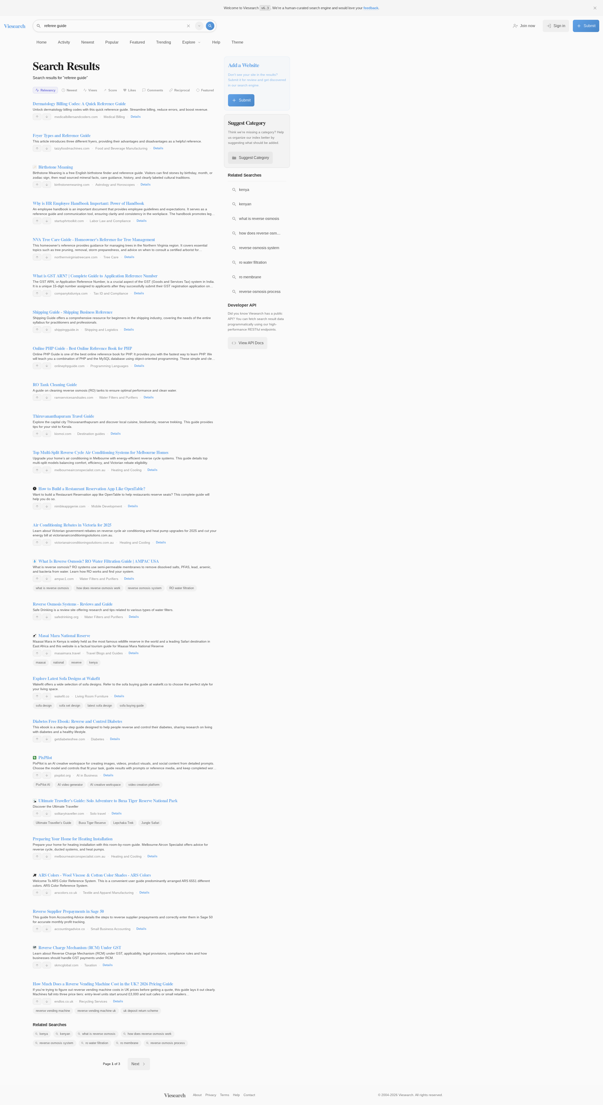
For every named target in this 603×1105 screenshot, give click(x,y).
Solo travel (98, 813)
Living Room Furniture (91, 696)
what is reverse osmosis (52, 588)
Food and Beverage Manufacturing (121, 148)
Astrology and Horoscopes (115, 184)
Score (112, 90)
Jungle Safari (150, 823)
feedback (370, 8)
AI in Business (87, 775)
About (197, 1095)
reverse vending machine (53, 1010)
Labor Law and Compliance (110, 221)
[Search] (210, 26)
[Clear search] (188, 26)
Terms (224, 1095)
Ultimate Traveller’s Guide (53, 823)
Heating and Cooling (126, 470)
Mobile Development (106, 506)
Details (136, 116)
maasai (41, 662)
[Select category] (199, 26)
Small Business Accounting (110, 929)
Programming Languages (109, 366)
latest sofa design (100, 705)
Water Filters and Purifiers (118, 397)
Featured (207, 90)
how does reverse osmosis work (98, 588)
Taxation (90, 965)
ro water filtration (97, 1043)
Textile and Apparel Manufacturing (108, 893)
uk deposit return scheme (140, 1010)
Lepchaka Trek (123, 823)
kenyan (65, 1034)
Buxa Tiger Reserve (92, 823)
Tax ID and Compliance (111, 293)
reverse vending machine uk (96, 1010)
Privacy (210, 1095)
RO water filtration (181, 588)
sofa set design (69, 705)
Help (236, 1095)
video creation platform (143, 784)
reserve (76, 662)
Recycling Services (93, 1001)
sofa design (44, 705)
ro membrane (129, 1043)
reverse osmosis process (168, 1043)
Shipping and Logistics (101, 330)
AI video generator (70, 784)
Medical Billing (114, 117)
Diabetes (97, 739)
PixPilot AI (43, 784)
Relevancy (48, 90)
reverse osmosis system (145, 588)
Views (92, 90)
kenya (93, 662)
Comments (155, 90)
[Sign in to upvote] (37, 116)
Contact (249, 1095)
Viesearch (14, 26)
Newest (72, 90)
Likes (132, 90)
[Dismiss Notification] (595, 8)
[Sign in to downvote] (46, 116)
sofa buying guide (132, 705)
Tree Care (110, 257)
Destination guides (91, 434)
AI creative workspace (105, 784)
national (58, 662)
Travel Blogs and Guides (104, 653)
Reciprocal (182, 90)
